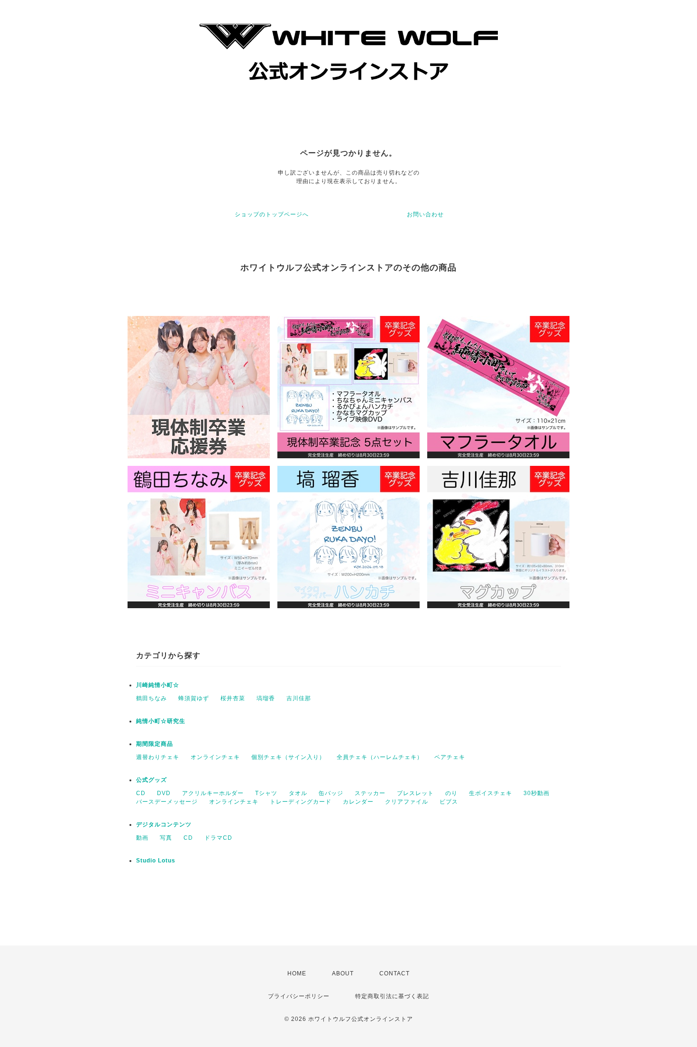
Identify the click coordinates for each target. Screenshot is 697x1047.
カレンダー (358, 801)
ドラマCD (218, 837)
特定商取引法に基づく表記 (392, 996)
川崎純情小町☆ (157, 685)
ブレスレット (415, 793)
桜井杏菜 (232, 698)
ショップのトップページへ (272, 214)
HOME (296, 973)
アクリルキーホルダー (213, 793)
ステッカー (370, 793)
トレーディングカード (300, 801)
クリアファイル (406, 801)
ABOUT (343, 973)
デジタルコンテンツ (164, 824)
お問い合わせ (425, 214)
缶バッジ (331, 793)
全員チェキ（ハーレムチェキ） (380, 757)
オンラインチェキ (215, 757)
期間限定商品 (154, 744)
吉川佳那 (298, 698)
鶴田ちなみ (151, 698)
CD (141, 793)
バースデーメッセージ (167, 801)
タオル (298, 793)
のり (451, 793)
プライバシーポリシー (299, 996)
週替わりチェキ (157, 757)
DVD (164, 793)
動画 (142, 837)
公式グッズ (151, 780)
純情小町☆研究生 (160, 721)
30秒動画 (536, 793)
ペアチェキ (449, 757)
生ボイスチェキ (490, 793)
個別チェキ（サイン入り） (288, 757)
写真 (166, 837)
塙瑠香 (266, 698)
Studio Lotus (155, 860)
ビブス (449, 801)
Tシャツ (266, 793)
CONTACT (394, 973)
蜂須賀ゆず (193, 698)
